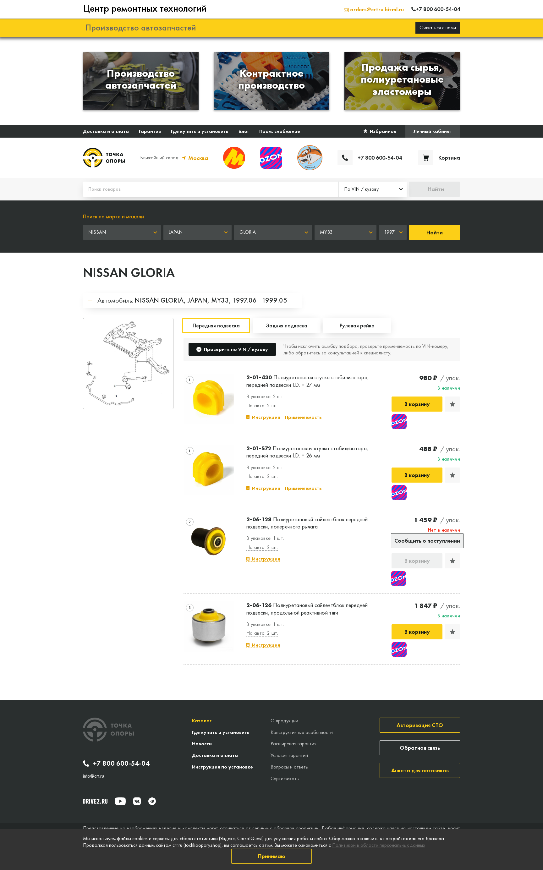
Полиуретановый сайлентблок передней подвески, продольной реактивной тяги (307, 608)
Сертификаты (285, 778)
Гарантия (150, 131)
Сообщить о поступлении (427, 540)
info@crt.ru (93, 776)
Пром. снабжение (279, 131)
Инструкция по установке (222, 766)
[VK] (137, 801)
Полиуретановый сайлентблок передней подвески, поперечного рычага (307, 523)
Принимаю (271, 856)
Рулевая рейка (357, 325)
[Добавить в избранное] (452, 404)
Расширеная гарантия (293, 743)
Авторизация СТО (420, 725)
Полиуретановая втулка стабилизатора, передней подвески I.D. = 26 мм (307, 452)
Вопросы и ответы (290, 766)
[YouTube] (120, 801)
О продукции (284, 720)
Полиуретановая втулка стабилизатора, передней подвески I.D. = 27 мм (307, 381)
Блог (244, 131)
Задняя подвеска (286, 325)
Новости (202, 743)
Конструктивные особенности (302, 732)
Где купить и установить (199, 131)
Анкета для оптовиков (420, 770)
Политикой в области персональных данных (378, 845)
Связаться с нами (438, 27)
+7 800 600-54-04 (121, 763)
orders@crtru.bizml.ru (376, 9)
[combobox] (373, 189)
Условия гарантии (289, 755)
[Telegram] (152, 801)
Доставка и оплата (106, 131)
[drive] (95, 801)
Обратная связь (420, 747)
